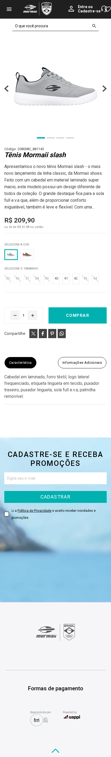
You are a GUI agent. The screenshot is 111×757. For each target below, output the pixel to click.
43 (85, 278)
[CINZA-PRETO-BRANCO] (11, 254)
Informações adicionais (82, 363)
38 (37, 278)
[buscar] (94, 26)
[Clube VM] (55, 639)
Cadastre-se (89, 11)
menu (9, 9)
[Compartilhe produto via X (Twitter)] (33, 333)
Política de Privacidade (34, 511)
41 (66, 278)
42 (76, 278)
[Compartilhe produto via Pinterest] (52, 333)
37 (27, 278)
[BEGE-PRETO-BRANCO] (27, 254)
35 (8, 278)
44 (95, 278)
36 (17, 278)
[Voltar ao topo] (55, 751)
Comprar (77, 315)
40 (56, 278)
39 (46, 278)
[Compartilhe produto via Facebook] (43, 333)
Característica (20, 363)
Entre (82, 7)
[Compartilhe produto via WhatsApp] (62, 333)
